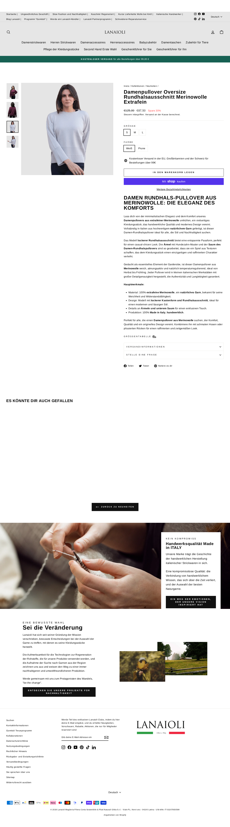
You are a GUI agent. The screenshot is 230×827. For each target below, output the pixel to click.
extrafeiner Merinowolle (164, 220)
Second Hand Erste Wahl (100, 49)
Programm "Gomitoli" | (35, 19)
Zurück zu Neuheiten (117, 507)
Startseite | (12, 14)
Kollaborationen (14, 736)
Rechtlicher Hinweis (16, 751)
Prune (141, 148)
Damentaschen (171, 42)
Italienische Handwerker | (169, 14)
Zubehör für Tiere (197, 42)
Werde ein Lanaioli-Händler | (65, 19)
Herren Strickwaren (63, 42)
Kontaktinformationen (17, 725)
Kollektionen (137, 86)
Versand (149, 114)
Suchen (10, 720)
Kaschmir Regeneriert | (103, 14)
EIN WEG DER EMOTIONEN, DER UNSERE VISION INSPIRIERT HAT (191, 602)
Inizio (126, 86)
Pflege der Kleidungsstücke (61, 49)
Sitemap (10, 777)
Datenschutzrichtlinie (17, 741)
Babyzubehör (148, 42)
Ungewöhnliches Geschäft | (35, 14)
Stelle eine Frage (141, 355)
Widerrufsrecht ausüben (18, 782)
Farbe (128, 142)
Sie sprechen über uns (18, 772)
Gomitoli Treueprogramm (19, 730)
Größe (130, 126)
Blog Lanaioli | (13, 19)
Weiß (129, 148)
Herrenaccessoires (122, 42)
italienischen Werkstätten (197, 272)
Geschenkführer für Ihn (171, 49)
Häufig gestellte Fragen (18, 767)
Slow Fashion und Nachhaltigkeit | (70, 14)
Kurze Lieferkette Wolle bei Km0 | (135, 14)
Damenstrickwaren (34, 42)
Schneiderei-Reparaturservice (130, 19)
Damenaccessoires (93, 42)
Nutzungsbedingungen (18, 746)
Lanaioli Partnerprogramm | (98, 19)
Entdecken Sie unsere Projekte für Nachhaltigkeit (59, 691)
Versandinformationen (145, 347)
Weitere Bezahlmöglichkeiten (174, 189)
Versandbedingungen (17, 762)
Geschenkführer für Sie (136, 49)
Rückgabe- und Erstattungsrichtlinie (25, 756)
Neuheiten (151, 86)
